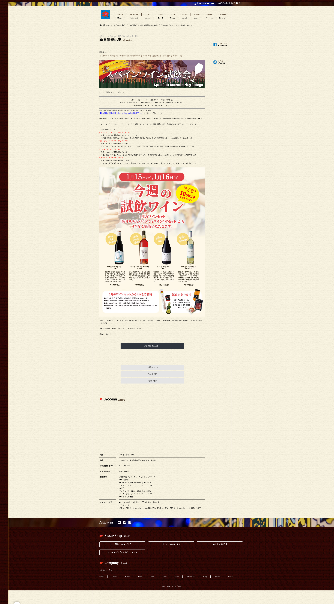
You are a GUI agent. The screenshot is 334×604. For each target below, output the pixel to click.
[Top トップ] (105, 11)
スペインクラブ (106, 570)
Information (191, 577)
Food (160, 16)
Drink (172, 16)
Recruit (222, 16)
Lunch (184, 16)
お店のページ (152, 367)
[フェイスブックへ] (124, 522)
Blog (205, 577)
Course (148, 16)
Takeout (134, 16)
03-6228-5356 (124, 471)
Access (209, 16)
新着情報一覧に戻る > (152, 346)
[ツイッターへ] (119, 522)
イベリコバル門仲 (220, 544)
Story (119, 16)
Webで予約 (152, 374)
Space (196, 16)
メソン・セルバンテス (171, 544)
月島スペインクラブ (122, 544)
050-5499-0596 (124, 466)
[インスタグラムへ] (129, 522)
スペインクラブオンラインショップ (122, 552)
